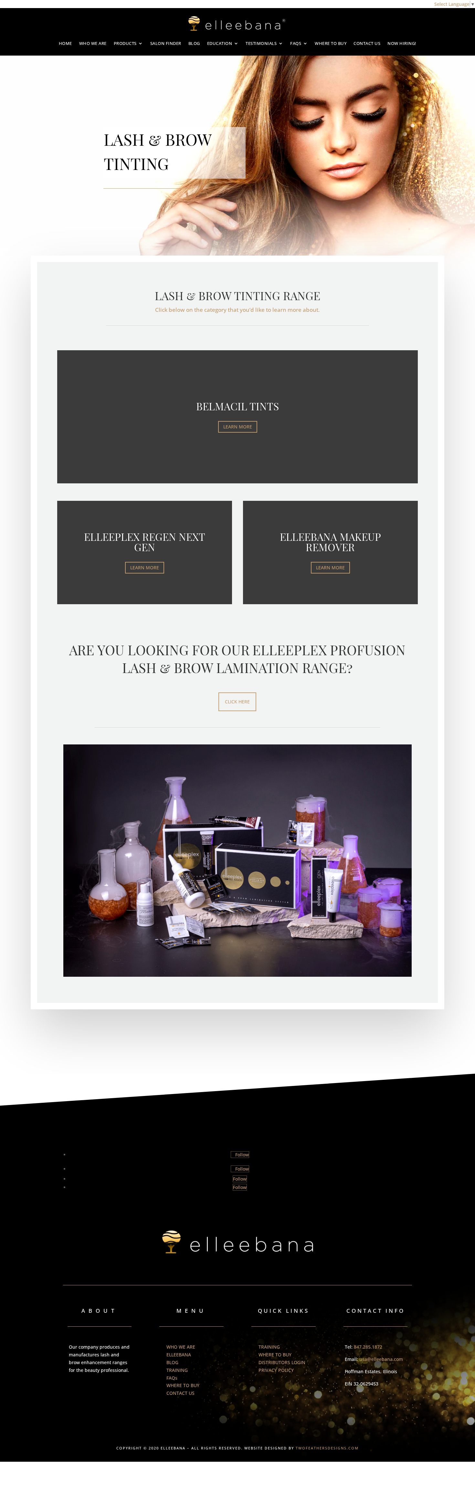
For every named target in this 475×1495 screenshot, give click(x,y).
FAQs (295, 43)
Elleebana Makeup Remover (330, 542)
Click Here (237, 702)
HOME (65, 43)
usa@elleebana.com (381, 1359)
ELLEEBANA (178, 1355)
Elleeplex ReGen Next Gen (144, 542)
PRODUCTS (125, 43)
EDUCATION (219, 43)
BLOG (194, 43)
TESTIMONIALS (261, 43)
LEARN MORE (237, 427)
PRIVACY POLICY (276, 1370)
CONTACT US (367, 43)
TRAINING (177, 1370)
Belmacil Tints (237, 406)
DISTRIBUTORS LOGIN (282, 1362)
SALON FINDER (165, 43)
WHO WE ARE (93, 43)
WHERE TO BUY (330, 43)
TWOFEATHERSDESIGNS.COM (327, 1448)
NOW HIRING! (402, 43)
